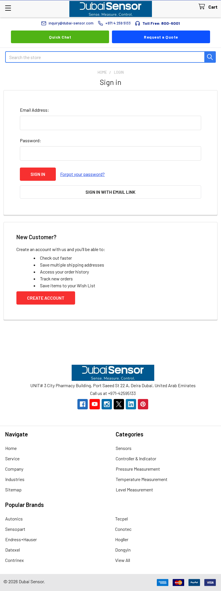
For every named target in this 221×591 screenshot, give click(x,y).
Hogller (121, 539)
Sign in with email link (110, 192)
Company (14, 469)
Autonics (14, 518)
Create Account (45, 298)
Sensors (124, 448)
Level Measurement (134, 489)
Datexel (12, 549)
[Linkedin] (131, 404)
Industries (14, 479)
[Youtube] (94, 404)
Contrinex (14, 560)
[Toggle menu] (8, 8)
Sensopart (15, 529)
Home (11, 448)
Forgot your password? (82, 174)
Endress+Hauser (21, 539)
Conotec (123, 529)
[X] (119, 404)
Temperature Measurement (141, 479)
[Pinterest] (143, 404)
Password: (30, 140)
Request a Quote (161, 37)
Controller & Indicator (136, 458)
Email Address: (34, 110)
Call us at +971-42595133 (113, 393)
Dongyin (123, 549)
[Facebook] (82, 404)
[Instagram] (107, 404)
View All (122, 560)
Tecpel (121, 518)
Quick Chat (60, 37)
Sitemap (13, 489)
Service (12, 458)
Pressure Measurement (138, 469)
